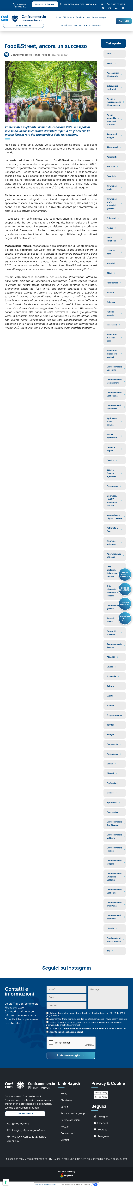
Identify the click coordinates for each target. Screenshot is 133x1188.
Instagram (103, 1116)
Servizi (64, 1106)
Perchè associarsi (70, 1120)
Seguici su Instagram (66, 968)
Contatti (124, 21)
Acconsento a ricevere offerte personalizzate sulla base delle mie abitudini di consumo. (87, 1028)
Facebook (102, 1123)
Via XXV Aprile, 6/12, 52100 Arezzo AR (84, 4)
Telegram (103, 1136)
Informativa (74, 1013)
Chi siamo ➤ (68, 17)
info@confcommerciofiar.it (28, 1130)
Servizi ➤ (80, 17)
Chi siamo (66, 1100)
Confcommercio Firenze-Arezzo (30, 54)
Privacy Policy (101, 1093)
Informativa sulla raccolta (46, 1185)
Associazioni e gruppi (96, 17)
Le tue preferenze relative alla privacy (75, 1185)
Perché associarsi (68, 25)
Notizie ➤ (83, 25)
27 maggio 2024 (61, 55)
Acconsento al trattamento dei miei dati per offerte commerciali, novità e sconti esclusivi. (88, 1019)
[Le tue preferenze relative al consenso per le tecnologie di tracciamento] (6, 1182)
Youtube (102, 1129)
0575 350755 (118, 4)
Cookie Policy (101, 1097)
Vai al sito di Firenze (44, 4)
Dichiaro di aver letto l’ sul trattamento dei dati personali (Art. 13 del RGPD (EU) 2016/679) (85, 1014)
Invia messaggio (68, 1055)
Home (58, 17)
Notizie (64, 1126)
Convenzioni (95, 25)
